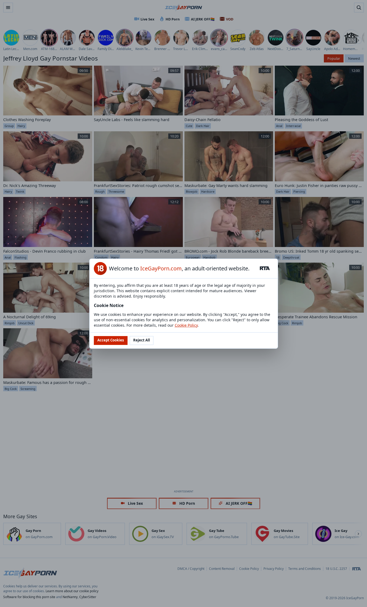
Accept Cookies (110, 340)
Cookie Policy (186, 325)
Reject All (141, 340)
